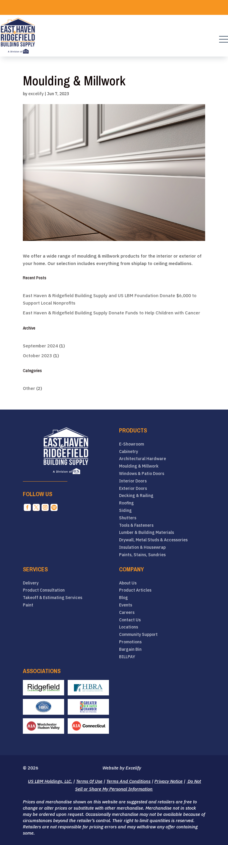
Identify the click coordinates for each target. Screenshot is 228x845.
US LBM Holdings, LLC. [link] (50, 781)
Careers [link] (126, 612)
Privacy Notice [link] (168, 781)
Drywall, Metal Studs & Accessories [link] (153, 540)
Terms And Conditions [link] (128, 781)
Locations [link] (128, 627)
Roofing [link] (126, 503)
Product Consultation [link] (44, 590)
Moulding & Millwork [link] (139, 466)
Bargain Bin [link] (130, 649)
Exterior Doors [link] (133, 488)
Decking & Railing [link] (136, 495)
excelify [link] (36, 93)
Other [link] (29, 388)
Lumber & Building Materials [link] (146, 532)
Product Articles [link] (135, 590)
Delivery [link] (31, 583)
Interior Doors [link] (133, 481)
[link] (18, 36)
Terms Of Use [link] (89, 781)
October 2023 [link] (37, 355)
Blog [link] (123, 597)
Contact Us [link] (130, 620)
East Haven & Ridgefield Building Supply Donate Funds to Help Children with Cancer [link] (111, 313)
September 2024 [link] (40, 346)
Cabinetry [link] (128, 451)
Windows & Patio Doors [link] (141, 473)
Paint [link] (28, 605)
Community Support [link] (138, 634)
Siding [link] (125, 510)
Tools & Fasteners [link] (136, 525)
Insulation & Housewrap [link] (142, 547)
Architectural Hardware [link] (142, 458)
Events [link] (125, 605)
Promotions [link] (130, 642)
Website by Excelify (121, 768)
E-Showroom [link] (131, 444)
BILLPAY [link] (127, 656)
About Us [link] (128, 583)
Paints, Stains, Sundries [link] (142, 554)
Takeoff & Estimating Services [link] (52, 597)
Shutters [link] (127, 518)
